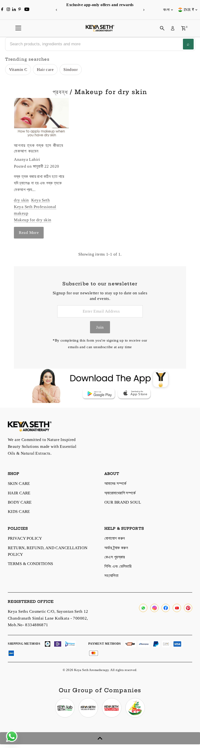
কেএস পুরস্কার (114, 557)
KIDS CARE (19, 511)
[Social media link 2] (88, 708)
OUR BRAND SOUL (122, 502)
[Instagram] (8, 10)
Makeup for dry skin (32, 220)
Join (100, 327)
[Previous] (56, 9)
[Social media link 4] (135, 708)
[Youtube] (26, 10)
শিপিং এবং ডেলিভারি (117, 566)
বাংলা (166, 10)
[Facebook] (2, 10)
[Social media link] (143, 608)
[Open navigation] (18, 28)
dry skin (21, 200)
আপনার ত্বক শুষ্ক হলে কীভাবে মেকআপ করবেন (38, 148)
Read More (29, 232)
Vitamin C (18, 69)
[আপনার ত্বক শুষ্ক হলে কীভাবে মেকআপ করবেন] (41, 118)
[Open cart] (183, 28)
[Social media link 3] (111, 708)
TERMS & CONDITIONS (30, 563)
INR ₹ (189, 10)
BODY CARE (20, 502)
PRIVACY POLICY (25, 538)
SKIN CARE (19, 483)
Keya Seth (40, 200)
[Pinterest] (19, 10)
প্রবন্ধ (60, 92)
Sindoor (70, 69)
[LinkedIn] (14, 10)
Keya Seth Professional (35, 206)
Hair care (45, 69)
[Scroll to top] (100, 738)
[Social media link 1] (65, 708)
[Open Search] (162, 28)
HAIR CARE (19, 493)
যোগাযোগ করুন (114, 538)
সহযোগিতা (111, 575)
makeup (21, 213)
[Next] (143, 9)
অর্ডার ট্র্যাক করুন (116, 548)
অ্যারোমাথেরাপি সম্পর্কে (120, 493)
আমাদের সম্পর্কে (115, 483)
